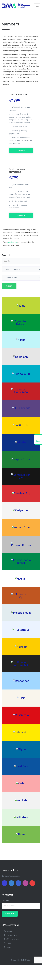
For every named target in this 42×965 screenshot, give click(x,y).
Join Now (21, 151)
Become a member (11, 935)
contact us (12, 242)
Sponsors (8, 931)
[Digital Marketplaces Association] (16, 5)
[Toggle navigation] (37, 5)
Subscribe (5, 901)
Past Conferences (11, 939)
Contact (7, 943)
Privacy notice (9, 947)
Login (38, 441)
